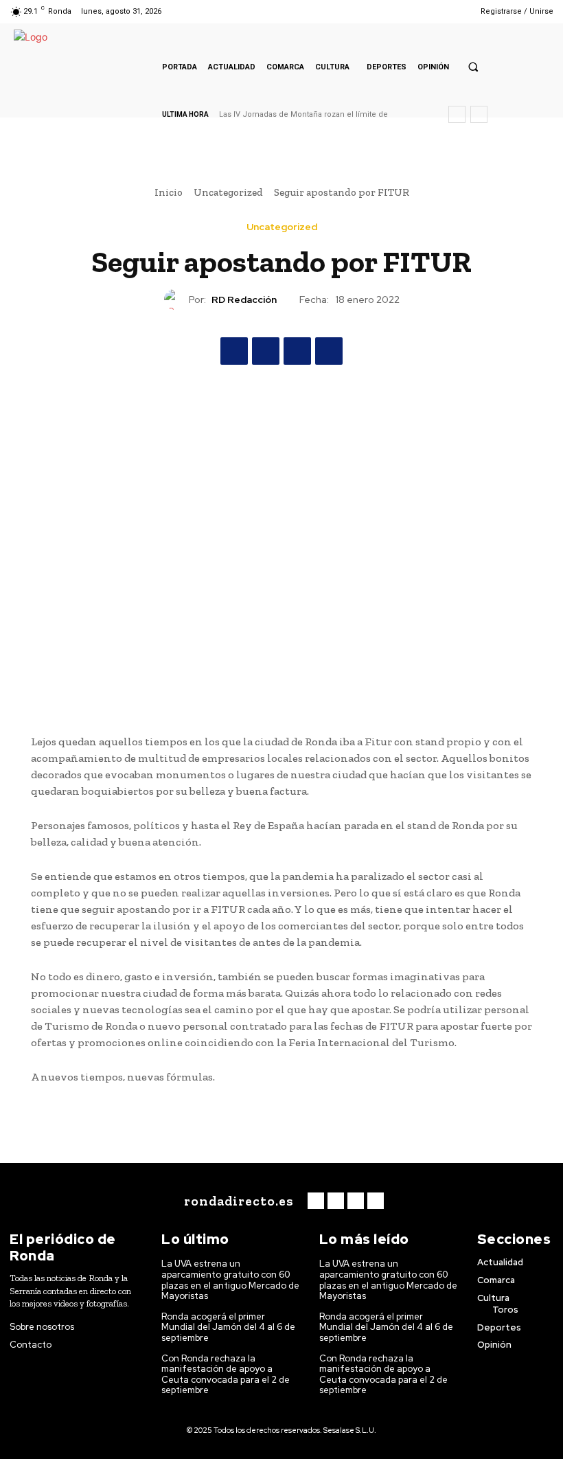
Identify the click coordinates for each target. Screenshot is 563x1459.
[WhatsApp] (329, 351)
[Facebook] (400, 11)
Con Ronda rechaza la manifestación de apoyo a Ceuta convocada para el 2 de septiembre (225, 1374)
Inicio (168, 192)
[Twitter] (435, 11)
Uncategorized (228, 192)
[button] (473, 66)
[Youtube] (452, 11)
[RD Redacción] (176, 299)
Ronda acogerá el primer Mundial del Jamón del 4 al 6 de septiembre (228, 1327)
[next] (478, 114)
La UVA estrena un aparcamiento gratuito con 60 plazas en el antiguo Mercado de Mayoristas (230, 1280)
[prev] (457, 114)
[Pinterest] (297, 351)
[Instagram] (417, 11)
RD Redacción (244, 300)
